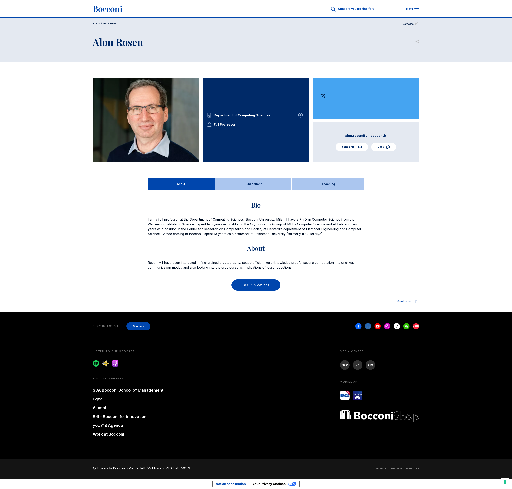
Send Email (349, 146)
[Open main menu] (416, 9)
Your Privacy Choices (269, 484)
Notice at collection (231, 484)
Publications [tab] (253, 184)
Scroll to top (404, 301)
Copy (381, 146)
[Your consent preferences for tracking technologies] (505, 482)
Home (96, 23)
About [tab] (181, 184)
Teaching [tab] (328, 184)
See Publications (256, 285)
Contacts (408, 23)
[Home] (107, 9)
